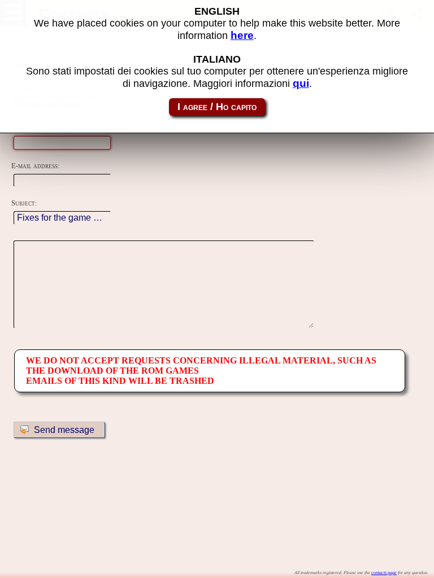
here (242, 35)
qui (301, 83)
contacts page (384, 572)
